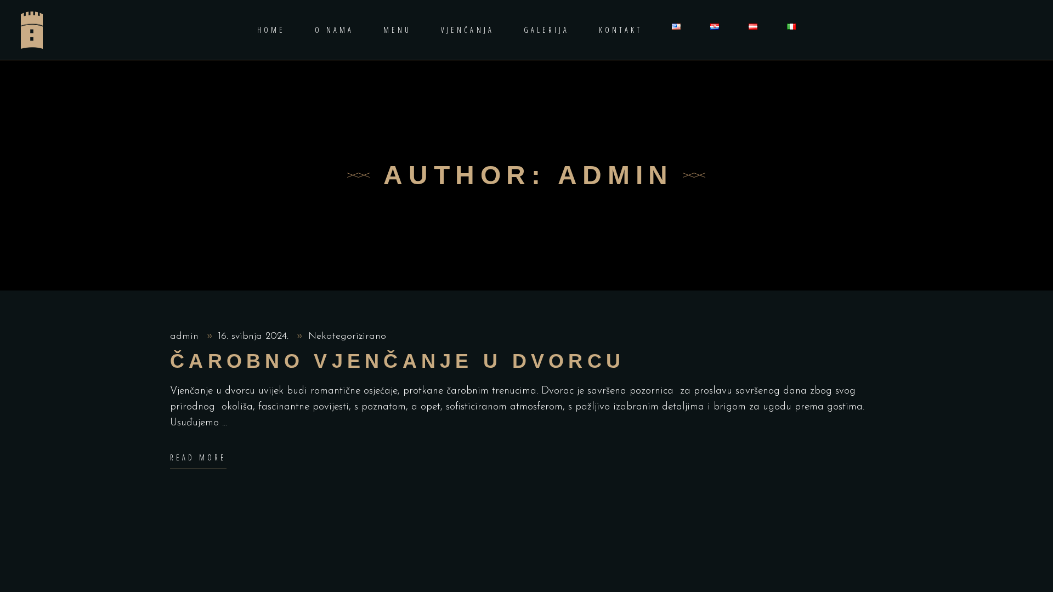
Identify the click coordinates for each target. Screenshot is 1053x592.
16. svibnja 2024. (255, 336)
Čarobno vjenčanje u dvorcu (397, 361)
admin (186, 336)
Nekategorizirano (347, 336)
